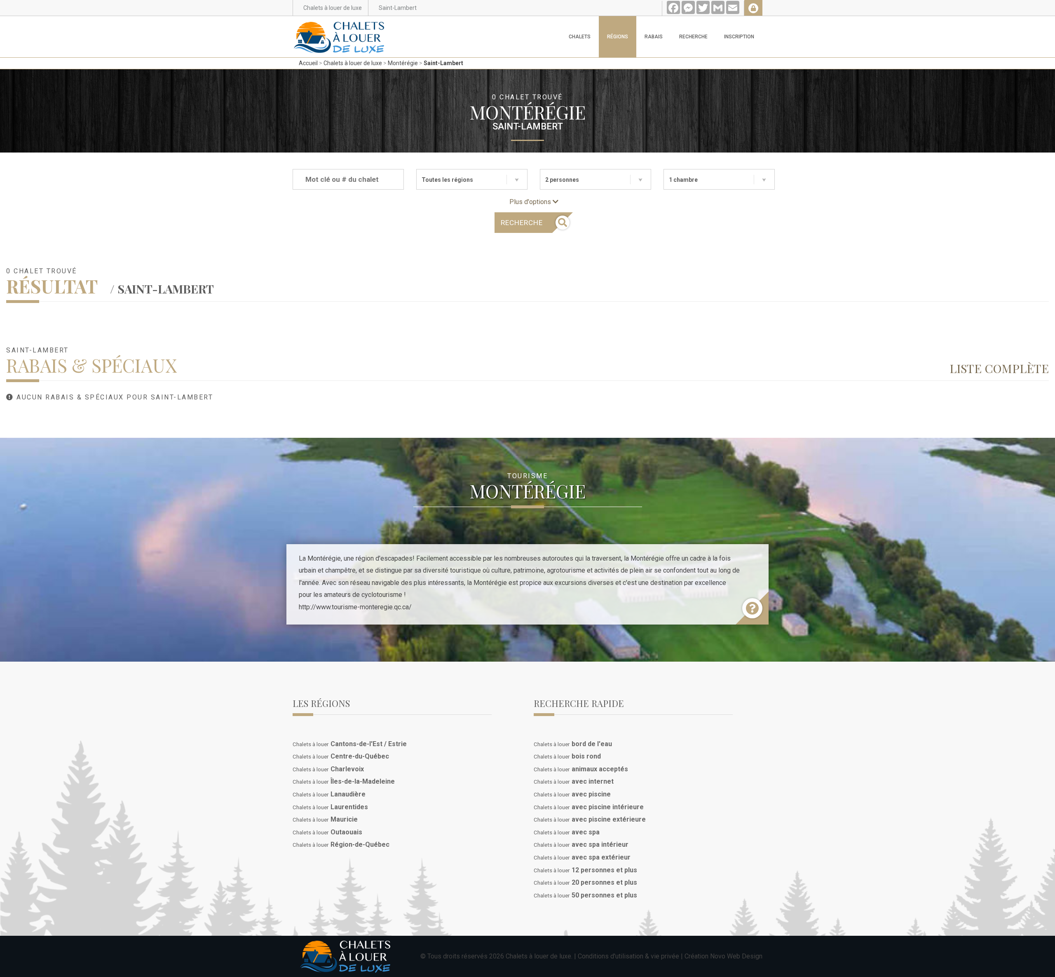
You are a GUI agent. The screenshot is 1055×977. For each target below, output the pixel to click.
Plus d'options (531, 202)
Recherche (693, 37)
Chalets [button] (580, 37)
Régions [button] (617, 37)
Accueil (308, 63)
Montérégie (403, 63)
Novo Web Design (736, 956)
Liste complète (999, 368)
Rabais (654, 37)
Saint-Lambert (443, 63)
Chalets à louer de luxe (353, 63)
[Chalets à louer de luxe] (339, 26)
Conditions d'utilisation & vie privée (628, 956)
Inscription (739, 37)
